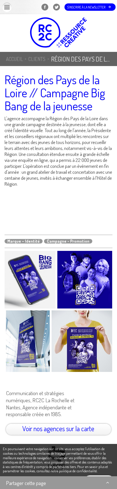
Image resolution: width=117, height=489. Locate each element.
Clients (36, 59)
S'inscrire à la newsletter (86, 7)
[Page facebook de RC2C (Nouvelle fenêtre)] (45, 11)
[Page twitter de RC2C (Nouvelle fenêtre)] (56, 11)
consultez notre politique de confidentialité (66, 471)
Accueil (14, 59)
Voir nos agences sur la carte (58, 428)
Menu (11, 7)
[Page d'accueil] (58, 33)
